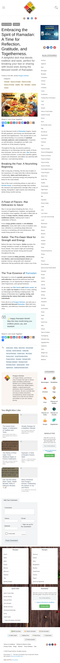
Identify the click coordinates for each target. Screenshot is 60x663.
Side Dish (43, 298)
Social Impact (44, 308)
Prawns (43, 261)
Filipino (35, 578)
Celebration (44, 77)
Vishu (42, 349)
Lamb (42, 206)
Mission (20, 646)
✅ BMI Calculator (16, 631)
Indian (5, 557)
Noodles (43, 240)
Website (7, 526)
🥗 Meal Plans (36, 635)
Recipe (43, 274)
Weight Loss (44, 352)
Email (23, 518)
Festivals (6, 81)
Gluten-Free (44, 176)
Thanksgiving (44, 335)
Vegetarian (44, 346)
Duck (42, 121)
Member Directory (8, 606)
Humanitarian (44, 193)
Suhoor (6, 88)
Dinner (43, 118)
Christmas (43, 87)
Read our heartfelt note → (17, 656)
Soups (42, 312)
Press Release (45, 264)
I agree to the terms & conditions (50, 465)
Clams (42, 91)
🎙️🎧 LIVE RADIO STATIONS (12, 620)
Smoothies (44, 301)
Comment (8, 507)
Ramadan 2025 (26, 359)
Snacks (34, 84)
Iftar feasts (17, 287)
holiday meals (21, 353)
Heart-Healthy (44, 186)
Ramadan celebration (11, 362)
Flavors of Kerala (9, 84)
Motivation (43, 227)
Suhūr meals (29, 287)
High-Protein (44, 189)
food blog (8, 350)
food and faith (29, 347)
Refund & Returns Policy (24, 644)
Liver (42, 210)
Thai (5, 578)
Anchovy (43, 60)
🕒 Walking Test (24, 635)
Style (42, 325)
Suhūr (27, 364)
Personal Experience (46, 250)
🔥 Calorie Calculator (30, 631)
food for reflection (16, 350)
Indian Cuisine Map (9, 593)
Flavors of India (26, 81)
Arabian (35, 557)
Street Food (44, 322)
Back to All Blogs (6, 24)
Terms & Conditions (9, 644)
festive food (22, 347)
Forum (5, 613)
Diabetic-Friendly (45, 114)
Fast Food (43, 138)
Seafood (43, 291)
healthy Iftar (26, 350)
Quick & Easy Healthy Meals (48, 267)
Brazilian (35, 568)
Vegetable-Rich (45, 342)
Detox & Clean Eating (46, 111)
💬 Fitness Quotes (30, 639)
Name (6, 518)
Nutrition (43, 244)
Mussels (43, 233)
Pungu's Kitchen (23, 75)
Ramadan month (23, 362)
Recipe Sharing (8, 596)
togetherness (9, 367)
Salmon (43, 281)
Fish (42, 145)
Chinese (43, 84)
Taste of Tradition (45, 332)
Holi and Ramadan (11, 353)
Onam (42, 247)
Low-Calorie (44, 213)
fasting (15, 347)
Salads (43, 278)
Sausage (43, 288)
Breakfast (43, 74)
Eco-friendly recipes (46, 125)
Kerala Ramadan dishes (21, 356)
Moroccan (6, 571)
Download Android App (10, 610)
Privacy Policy (8, 646)
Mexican (6, 568)
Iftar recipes (29, 353)
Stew (42, 318)
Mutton (43, 237)
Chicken (43, 80)
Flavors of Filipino (45, 159)
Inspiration (43, 199)
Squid (42, 315)
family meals (9, 347)
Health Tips (44, 179)
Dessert (43, 108)
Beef (42, 67)
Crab (42, 101)
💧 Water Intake (13, 635)
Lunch (42, 220)
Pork (42, 257)
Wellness (43, 359)
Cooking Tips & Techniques (48, 97)
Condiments (44, 94)
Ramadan (27, 84)
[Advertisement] (49, 373)
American (35, 554)
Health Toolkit (7, 617)
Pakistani (6, 574)
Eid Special (44, 131)
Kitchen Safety (45, 203)
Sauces (43, 284)
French (5, 554)
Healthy (17, 84)
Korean (5, 564)
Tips (35, 646)
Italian (5, 561)
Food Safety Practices (46, 169)
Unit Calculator (7, 603)
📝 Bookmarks (47, 635)
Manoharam (44, 223)
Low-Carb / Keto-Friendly (47, 216)
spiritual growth (21, 364)
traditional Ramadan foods (21, 367)
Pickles (43, 254)
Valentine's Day (45, 339)
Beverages (44, 70)
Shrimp (43, 295)
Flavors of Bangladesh (47, 152)
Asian (34, 561)
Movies (43, 230)
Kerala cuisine (10, 356)
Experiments (44, 135)
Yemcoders (15, 659)
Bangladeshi (36, 564)
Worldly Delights (8, 581)
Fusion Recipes (45, 172)
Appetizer (43, 63)
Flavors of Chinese (46, 155)
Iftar (22, 84)
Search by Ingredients (38, 581)
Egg (42, 128)
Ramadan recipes (11, 364)
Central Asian (36, 571)
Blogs (15, 646)
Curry (42, 104)
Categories (16, 24)
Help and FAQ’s (8, 600)
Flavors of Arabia (15, 81)
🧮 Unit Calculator (44, 631)
